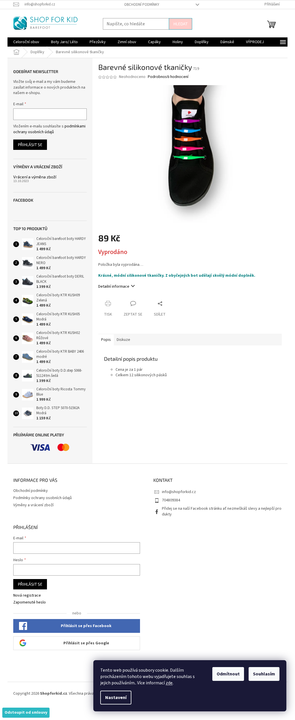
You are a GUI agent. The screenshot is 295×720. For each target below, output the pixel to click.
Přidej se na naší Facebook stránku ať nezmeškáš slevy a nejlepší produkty (221, 511)
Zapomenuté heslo (29, 602)
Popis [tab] (106, 340)
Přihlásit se (30, 144)
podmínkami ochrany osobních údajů (49, 129)
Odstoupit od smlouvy (26, 712)
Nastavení (115, 697)
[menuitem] (26, 42)
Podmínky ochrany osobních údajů (42, 498)
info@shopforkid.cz (179, 492)
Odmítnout (228, 674)
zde (169, 683)
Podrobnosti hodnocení (168, 77)
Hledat (180, 23)
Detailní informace (113, 286)
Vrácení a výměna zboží (34, 177)
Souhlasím (264, 674)
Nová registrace (27, 595)
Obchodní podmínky (141, 4)
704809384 (171, 500)
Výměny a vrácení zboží (33, 505)
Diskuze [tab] (123, 340)
